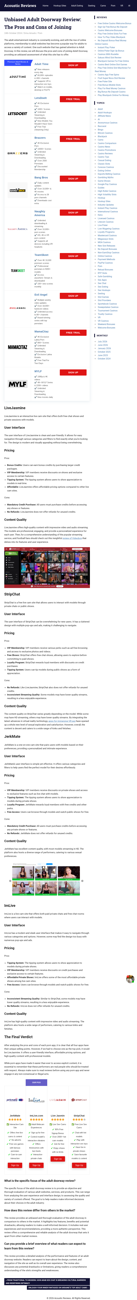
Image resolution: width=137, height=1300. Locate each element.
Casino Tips (103, 157)
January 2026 (104, 348)
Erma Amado (30, 33)
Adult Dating (77, 5)
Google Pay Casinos (107, 184)
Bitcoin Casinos (105, 133)
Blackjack (102, 136)
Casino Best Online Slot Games (112, 64)
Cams (103, 5)
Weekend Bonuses (106, 324)
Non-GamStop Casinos (108, 252)
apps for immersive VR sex (61, 721)
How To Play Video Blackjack (111, 37)
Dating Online (104, 170)
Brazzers (40, 137)
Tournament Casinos (107, 310)
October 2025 (104, 352)
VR (121, 5)
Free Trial (73, 99)
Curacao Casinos (106, 167)
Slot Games (103, 297)
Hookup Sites (60, 5)
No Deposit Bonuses (107, 249)
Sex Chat (102, 283)
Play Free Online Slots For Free (112, 33)
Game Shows (104, 181)
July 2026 (102, 341)
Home (45, 5)
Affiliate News (104, 116)
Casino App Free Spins (108, 74)
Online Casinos (105, 256)
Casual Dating (104, 160)
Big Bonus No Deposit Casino (111, 91)
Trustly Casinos (105, 314)
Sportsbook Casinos (107, 304)
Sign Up (73, 65)
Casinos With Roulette (108, 54)
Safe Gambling (105, 276)
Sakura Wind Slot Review (109, 57)
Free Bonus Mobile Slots (109, 85)
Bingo (100, 129)
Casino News (104, 146)
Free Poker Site (105, 81)
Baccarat (102, 126)
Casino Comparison (107, 143)
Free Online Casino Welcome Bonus (114, 23)
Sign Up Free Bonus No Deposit (112, 27)
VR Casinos (103, 321)
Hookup (101, 198)
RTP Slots (102, 273)
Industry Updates (106, 205)
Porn (113, 5)
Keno (100, 215)
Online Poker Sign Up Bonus (111, 51)
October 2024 (104, 358)
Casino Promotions (107, 150)
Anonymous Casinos (107, 122)
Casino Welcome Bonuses (110, 30)
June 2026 (103, 345)
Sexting (91, 5)
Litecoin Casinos (105, 222)
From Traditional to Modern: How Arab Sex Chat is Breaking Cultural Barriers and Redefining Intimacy (46, 1281)
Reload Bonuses (105, 269)
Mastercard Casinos (107, 235)
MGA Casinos (104, 242)
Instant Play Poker (106, 47)
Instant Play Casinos (107, 208)
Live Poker (103, 225)
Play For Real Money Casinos (111, 88)
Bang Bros (41, 177)
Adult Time (41, 64)
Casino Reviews (105, 153)
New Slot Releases (106, 245)
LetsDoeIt (41, 97)
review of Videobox (72, 538)
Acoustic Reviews (20, 5)
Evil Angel (41, 294)
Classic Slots (104, 164)
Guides (101, 187)
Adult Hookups (105, 112)
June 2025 (103, 355)
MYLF (38, 371)
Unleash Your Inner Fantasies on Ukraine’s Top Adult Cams (57, 1288)
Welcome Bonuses (106, 327)
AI (129, 5)
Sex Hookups (104, 290)
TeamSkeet (41, 254)
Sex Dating (103, 286)
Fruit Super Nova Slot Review (111, 78)
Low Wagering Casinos (108, 228)
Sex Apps (102, 280)
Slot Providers (104, 300)
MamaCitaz (42, 331)
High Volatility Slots (107, 194)
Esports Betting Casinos (109, 174)
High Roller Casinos (107, 191)
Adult (100, 109)
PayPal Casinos (105, 263)
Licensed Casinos (106, 218)
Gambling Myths (105, 177)
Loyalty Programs (106, 232)
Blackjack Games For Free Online (113, 61)
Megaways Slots (105, 239)
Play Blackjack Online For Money (113, 95)
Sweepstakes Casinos (108, 307)
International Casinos (108, 211)
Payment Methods (106, 259)
